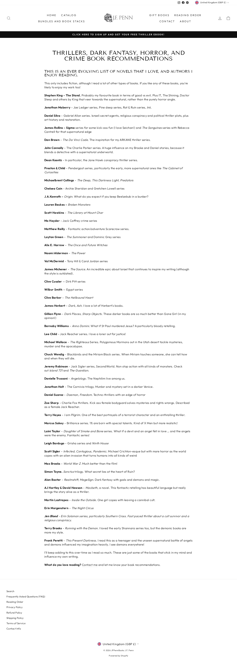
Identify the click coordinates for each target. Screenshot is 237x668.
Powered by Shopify (118, 655)
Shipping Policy (15, 617)
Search (10, 591)
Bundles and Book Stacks (61, 21)
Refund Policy (14, 612)
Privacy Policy (14, 607)
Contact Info (13, 628)
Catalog (68, 15)
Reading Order (187, 15)
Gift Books (159, 15)
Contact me (90, 565)
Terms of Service (15, 623)
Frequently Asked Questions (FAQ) (25, 596)
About (185, 21)
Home (51, 15)
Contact (167, 21)
